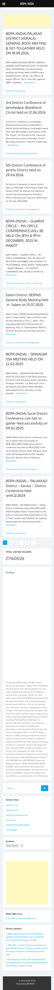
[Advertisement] (27, 20)
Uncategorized (32, 209)
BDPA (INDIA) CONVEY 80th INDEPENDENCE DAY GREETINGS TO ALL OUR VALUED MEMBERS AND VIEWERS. (26, 962)
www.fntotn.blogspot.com (17, 815)
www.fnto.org (11, 805)
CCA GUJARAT (11, 830)
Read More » (30, 82)
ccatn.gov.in (11, 820)
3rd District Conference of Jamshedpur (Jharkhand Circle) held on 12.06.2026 (26, 107)
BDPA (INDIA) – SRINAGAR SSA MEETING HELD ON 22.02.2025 (26, 359)
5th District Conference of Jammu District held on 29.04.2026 (26, 170)
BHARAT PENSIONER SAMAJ (17, 825)
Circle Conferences (16, 283)
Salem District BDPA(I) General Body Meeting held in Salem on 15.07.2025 (27, 300)
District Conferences (16, 91)
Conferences (13, 153)
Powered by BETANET (25, 984)
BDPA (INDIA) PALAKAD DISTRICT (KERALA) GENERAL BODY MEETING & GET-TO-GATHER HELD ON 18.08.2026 (26, 43)
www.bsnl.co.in (12, 810)
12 (27, 543)
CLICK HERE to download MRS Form (21, 918)
